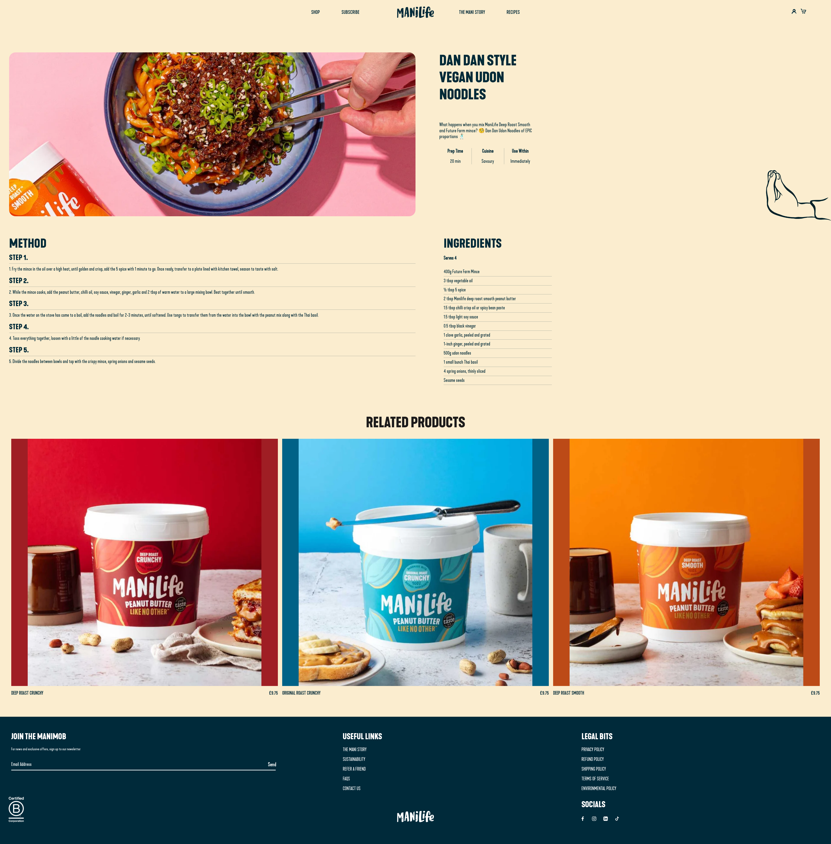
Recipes (513, 12)
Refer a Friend (354, 769)
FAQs (346, 779)
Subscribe (350, 12)
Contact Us (352, 788)
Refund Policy (592, 759)
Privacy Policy (592, 749)
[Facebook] (582, 818)
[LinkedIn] (605, 818)
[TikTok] (617, 818)
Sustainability (354, 759)
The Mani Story (472, 12)
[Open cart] (803, 12)
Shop (315, 12)
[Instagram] (594, 818)
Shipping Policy (593, 769)
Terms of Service (595, 779)
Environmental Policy (598, 788)
